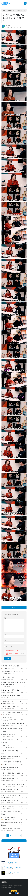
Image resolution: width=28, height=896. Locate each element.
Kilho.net (11, 885)
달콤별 (4, 731)
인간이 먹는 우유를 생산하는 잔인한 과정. (12, 773)
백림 (4, 725)
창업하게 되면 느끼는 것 (7, 677)
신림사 (4, 698)
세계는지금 (9, 25)
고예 (4, 797)
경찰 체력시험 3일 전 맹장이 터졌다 (10, 706)
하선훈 (4, 709)
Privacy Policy (4, 887)
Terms (9, 887)
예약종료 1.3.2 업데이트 (12, 872)
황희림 (4, 679)
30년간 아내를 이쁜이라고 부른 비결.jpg (12, 671)
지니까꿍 (5, 819)
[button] (25, 3)
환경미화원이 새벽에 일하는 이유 (10, 666)
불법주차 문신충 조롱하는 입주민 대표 (11, 806)
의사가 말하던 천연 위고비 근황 (9, 751)
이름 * (5, 634)
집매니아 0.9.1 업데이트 (12, 862)
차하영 (4, 753)
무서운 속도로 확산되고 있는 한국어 (10, 756)
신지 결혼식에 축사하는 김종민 (9, 740)
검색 (14, 840)
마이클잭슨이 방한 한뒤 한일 (9, 734)
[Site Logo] (5, 3)
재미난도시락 (6, 742)
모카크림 (5, 714)
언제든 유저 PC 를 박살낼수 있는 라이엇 (12, 729)
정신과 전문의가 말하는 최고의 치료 (10, 695)
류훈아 (4, 692)
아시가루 (5, 786)
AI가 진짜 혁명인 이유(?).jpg (8, 817)
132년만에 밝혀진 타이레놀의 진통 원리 (11, 823)
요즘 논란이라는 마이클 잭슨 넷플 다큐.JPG (12, 723)
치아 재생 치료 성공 (6, 745)
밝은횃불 (5, 668)
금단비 (4, 686)
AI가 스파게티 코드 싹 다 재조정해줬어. (11, 762)
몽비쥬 (4, 736)
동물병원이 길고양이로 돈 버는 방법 (10, 828)
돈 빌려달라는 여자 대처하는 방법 (10, 690)
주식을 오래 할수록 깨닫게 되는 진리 (11, 701)
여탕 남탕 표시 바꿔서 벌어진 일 (9, 767)
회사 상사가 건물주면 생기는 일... (10, 778)
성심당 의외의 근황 (6, 717)
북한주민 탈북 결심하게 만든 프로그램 (11, 712)
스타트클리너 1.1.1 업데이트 (13, 867)
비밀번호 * (6, 640)
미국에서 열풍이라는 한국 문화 (9, 789)
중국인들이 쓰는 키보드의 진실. (9, 800)
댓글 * (5, 618)
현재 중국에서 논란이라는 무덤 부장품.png (12, 784)
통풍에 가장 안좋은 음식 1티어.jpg (10, 812)
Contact (13, 887)
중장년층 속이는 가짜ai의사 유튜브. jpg (11, 795)
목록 (14, 607)
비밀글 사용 (9, 647)
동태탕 (4, 703)
